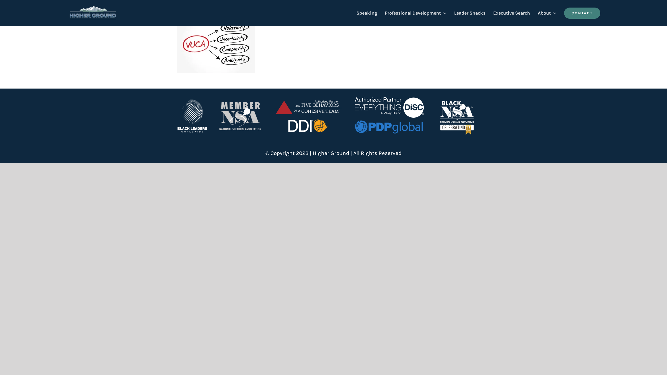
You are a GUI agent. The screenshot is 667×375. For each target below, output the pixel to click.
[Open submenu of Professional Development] (443, 13)
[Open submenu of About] (553, 13)
